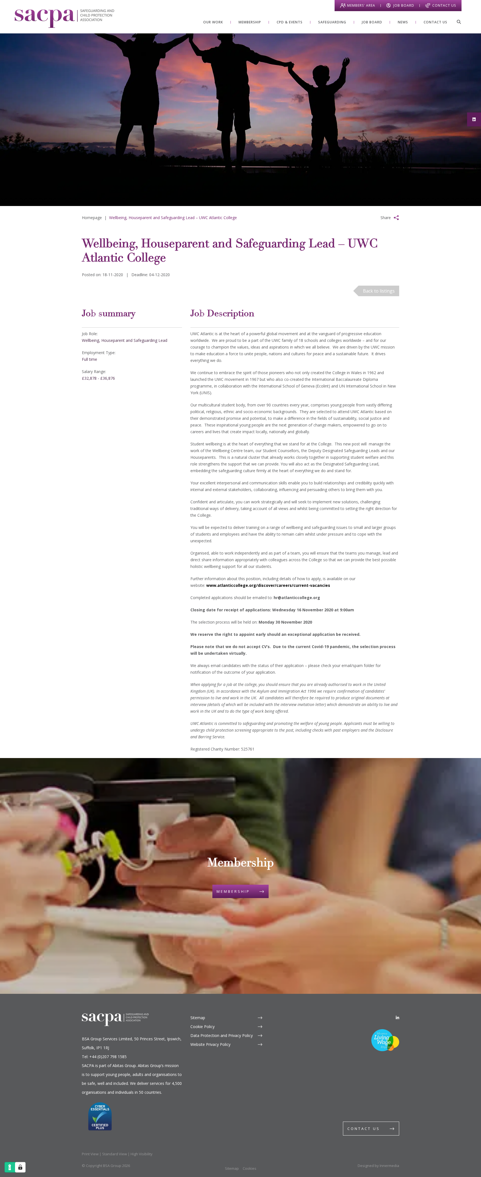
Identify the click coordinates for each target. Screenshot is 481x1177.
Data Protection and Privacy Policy (221, 1035)
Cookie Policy (202, 1026)
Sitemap (197, 1017)
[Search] (459, 22)
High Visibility (142, 1153)
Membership (233, 891)
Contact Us (444, 5)
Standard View (114, 1153)
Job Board (403, 5)
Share (386, 217)
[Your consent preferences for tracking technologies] (20, 1167)
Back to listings (379, 291)
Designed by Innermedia (378, 1165)
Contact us (363, 1128)
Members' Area (361, 5)
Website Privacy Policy (210, 1044)
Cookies (249, 1168)
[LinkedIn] (397, 1017)
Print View (90, 1153)
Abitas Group (124, 1065)
